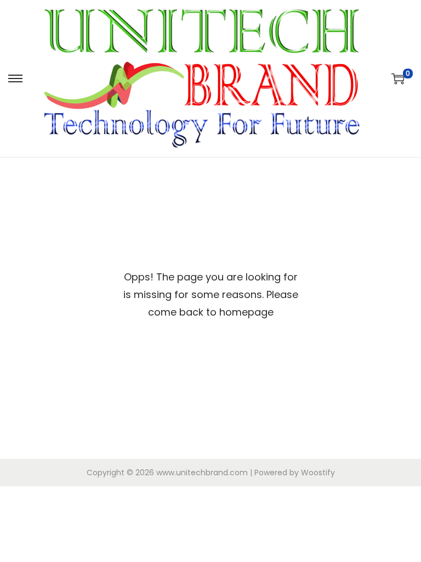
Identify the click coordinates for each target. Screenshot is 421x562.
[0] (398, 78)
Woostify (318, 472)
